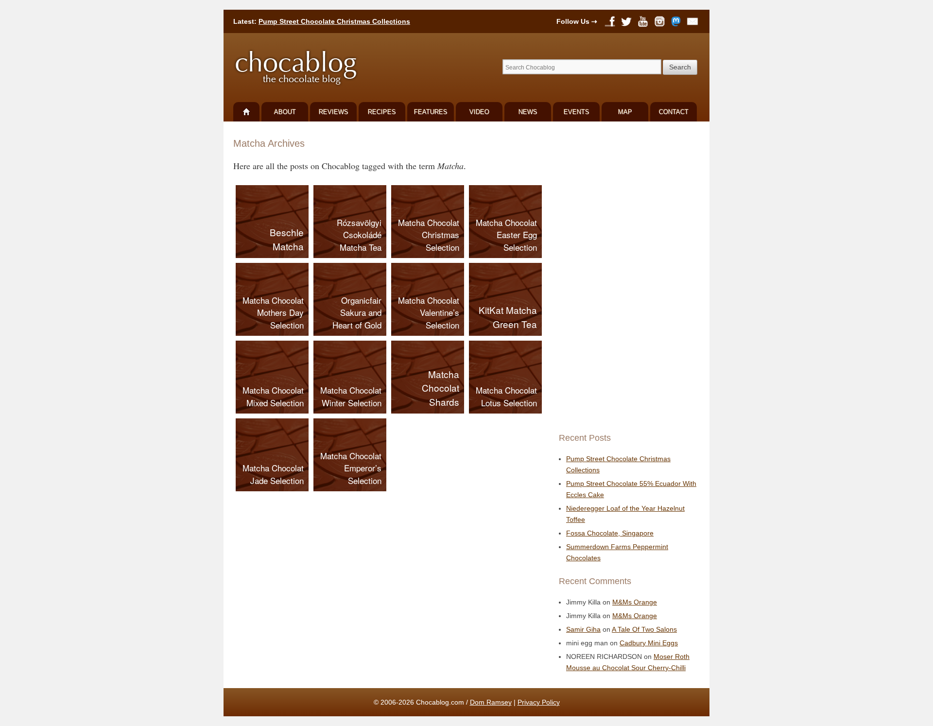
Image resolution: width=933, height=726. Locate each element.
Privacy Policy (539, 702)
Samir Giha (583, 629)
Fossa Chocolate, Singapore (610, 533)
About (285, 112)
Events (576, 112)
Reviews (333, 112)
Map (625, 112)
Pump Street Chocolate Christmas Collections (334, 21)
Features (431, 112)
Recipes (382, 112)
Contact (674, 112)
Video (479, 112)
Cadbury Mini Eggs (649, 643)
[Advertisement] (627, 277)
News (527, 112)
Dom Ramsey (491, 702)
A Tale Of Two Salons (644, 629)
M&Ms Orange (634, 602)
